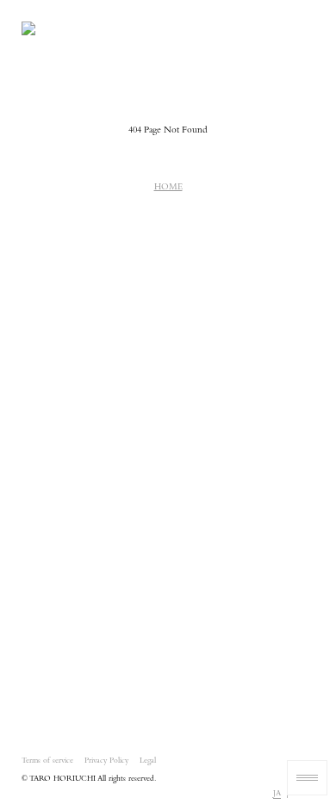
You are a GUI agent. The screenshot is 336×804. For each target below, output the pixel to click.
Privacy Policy (106, 761)
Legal (148, 761)
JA (277, 794)
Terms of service (47, 761)
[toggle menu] (307, 777)
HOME (168, 187)
